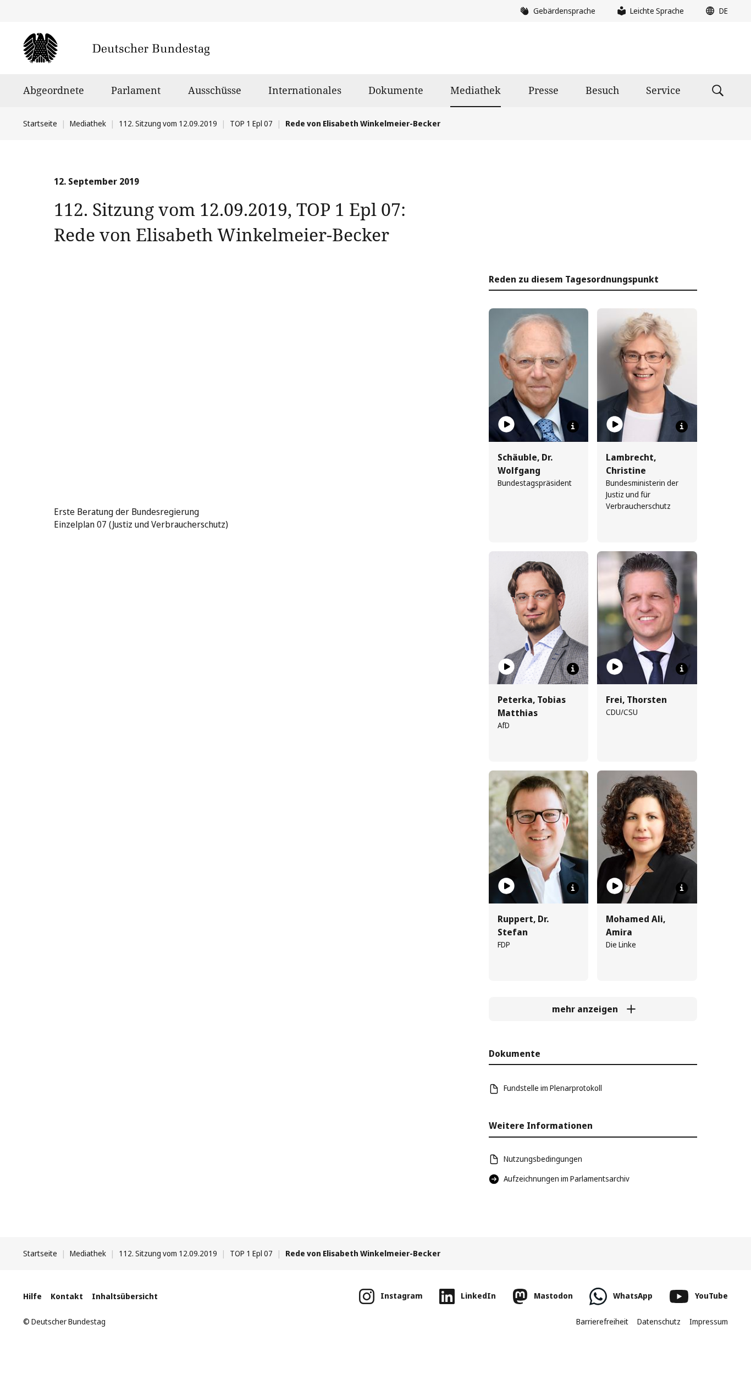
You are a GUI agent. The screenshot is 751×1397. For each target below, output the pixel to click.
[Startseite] (116, 48)
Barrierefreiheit (602, 1321)
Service (663, 90)
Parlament (136, 90)
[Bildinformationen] (572, 426)
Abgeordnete (53, 90)
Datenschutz (659, 1321)
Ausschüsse (214, 90)
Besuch (602, 90)
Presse (543, 90)
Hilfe (32, 1296)
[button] (714, 11)
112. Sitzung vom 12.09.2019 (168, 123)
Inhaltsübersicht (125, 1296)
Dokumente (395, 90)
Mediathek (475, 90)
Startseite (40, 123)
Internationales (304, 90)
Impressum (708, 1321)
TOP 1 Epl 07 (251, 123)
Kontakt (67, 1296)
